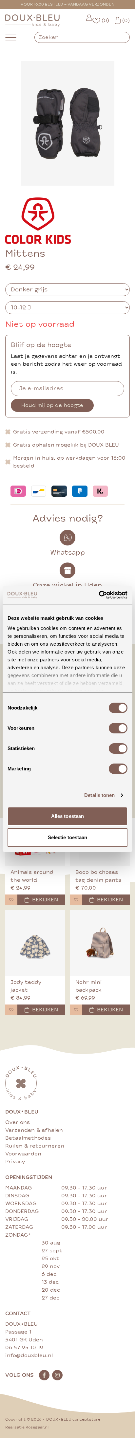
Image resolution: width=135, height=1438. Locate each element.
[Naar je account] (89, 20)
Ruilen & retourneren (34, 1146)
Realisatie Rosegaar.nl (26, 1427)
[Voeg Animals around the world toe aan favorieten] (11, 899)
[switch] (118, 728)
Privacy (15, 1161)
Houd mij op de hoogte (52, 405)
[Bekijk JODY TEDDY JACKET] (35, 943)
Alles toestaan (67, 816)
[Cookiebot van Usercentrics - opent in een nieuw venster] (98, 595)
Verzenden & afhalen (34, 1130)
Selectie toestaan (67, 837)
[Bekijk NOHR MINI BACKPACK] (100, 943)
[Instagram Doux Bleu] (57, 1375)
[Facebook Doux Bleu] (44, 1375)
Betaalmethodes (28, 1138)
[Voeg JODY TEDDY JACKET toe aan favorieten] (11, 1010)
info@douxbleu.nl (29, 1355)
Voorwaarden (23, 1154)
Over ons (17, 1122)
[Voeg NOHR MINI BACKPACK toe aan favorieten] (76, 1010)
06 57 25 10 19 (24, 1347)
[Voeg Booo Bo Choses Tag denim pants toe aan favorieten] (76, 899)
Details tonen (99, 795)
